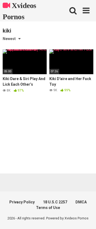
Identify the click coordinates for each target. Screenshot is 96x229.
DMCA (81, 202)
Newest (9, 39)
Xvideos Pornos (19, 11)
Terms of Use (48, 208)
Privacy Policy (22, 202)
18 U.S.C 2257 (55, 202)
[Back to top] (86, 218)
